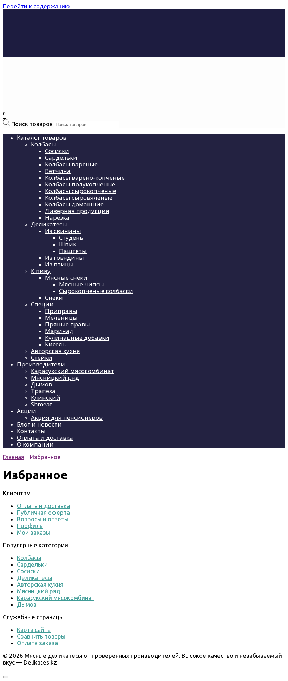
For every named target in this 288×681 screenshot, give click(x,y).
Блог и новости (39, 424)
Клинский (45, 398)
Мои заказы (33, 532)
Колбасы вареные (71, 164)
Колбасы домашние (74, 204)
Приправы (61, 311)
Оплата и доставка (45, 438)
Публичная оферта (43, 512)
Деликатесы (49, 224)
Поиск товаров (32, 123)
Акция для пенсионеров (67, 418)
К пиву (41, 271)
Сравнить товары (41, 636)
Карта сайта (34, 629)
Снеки (54, 297)
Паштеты (73, 251)
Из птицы (59, 264)
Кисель (55, 344)
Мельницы (61, 317)
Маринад (59, 331)
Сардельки (61, 157)
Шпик (67, 244)
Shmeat (41, 404)
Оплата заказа (37, 643)
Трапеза (43, 391)
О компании (35, 444)
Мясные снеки (66, 277)
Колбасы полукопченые (80, 184)
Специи (42, 304)
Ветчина (58, 171)
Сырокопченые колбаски (96, 291)
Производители (41, 364)
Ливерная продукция (77, 211)
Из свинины (63, 231)
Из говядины (64, 257)
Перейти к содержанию (36, 6)
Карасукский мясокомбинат (72, 371)
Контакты (31, 431)
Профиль (30, 525)
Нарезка (57, 217)
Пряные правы (67, 324)
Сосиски (57, 151)
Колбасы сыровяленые (78, 197)
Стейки (41, 357)
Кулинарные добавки (77, 337)
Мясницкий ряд (55, 377)
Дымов (41, 384)
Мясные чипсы (81, 284)
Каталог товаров (41, 137)
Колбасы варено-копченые (85, 177)
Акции (26, 411)
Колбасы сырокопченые (80, 191)
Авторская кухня (55, 351)
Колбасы (43, 144)
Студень (71, 237)
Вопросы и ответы (42, 519)
